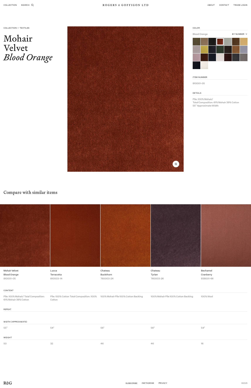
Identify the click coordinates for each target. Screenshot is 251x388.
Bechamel (206, 270)
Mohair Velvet (11, 270)
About (211, 5)
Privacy (163, 383)
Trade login (240, 5)
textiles (25, 28)
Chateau (105, 270)
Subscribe (131, 383)
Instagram (148, 383)
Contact (224, 5)
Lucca (53, 270)
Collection (10, 5)
